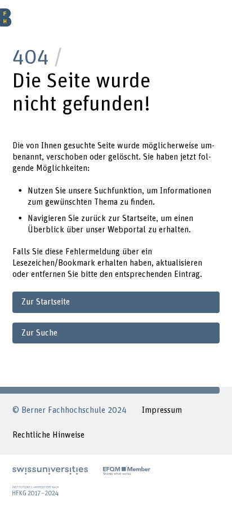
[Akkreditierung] (35, 490)
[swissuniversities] (50, 470)
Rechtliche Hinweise (48, 435)
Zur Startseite (45, 302)
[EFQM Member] (126, 470)
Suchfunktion (118, 191)
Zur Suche (39, 333)
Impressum (162, 410)
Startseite (139, 218)
